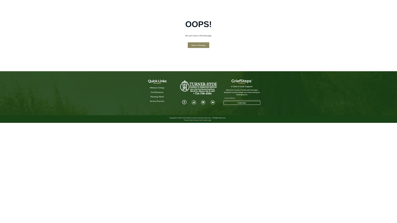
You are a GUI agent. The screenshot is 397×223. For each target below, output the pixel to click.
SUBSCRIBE (242, 103)
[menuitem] (157, 87)
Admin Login (207, 120)
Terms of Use (198, 120)
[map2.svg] (194, 103)
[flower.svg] (203, 103)
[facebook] (184, 102)
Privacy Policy (188, 120)
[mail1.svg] (213, 103)
